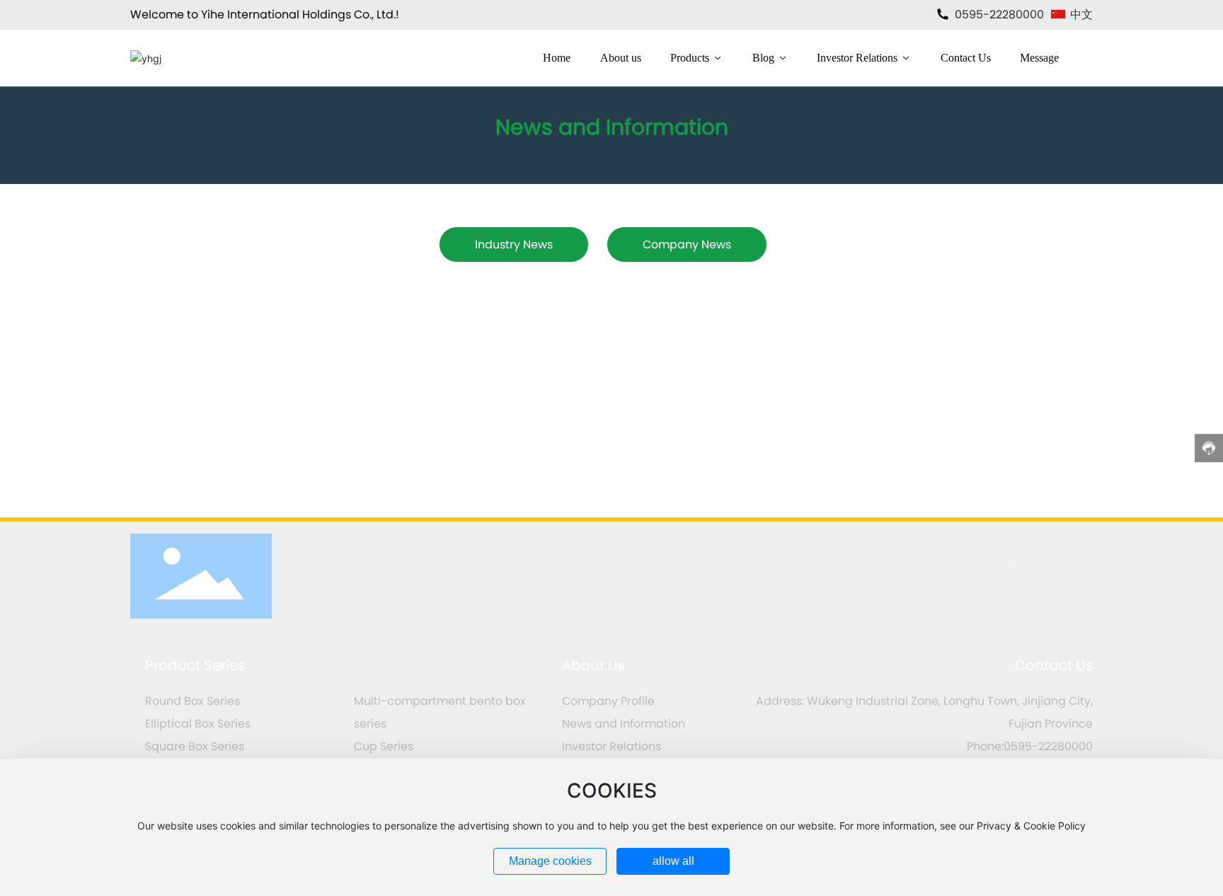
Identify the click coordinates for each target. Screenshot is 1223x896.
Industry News (514, 244)
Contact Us (1057, 587)
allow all (673, 861)
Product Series (195, 665)
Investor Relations (958, 587)
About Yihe (778, 564)
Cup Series (383, 746)
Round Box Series (192, 701)
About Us (593, 665)
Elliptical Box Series (198, 724)
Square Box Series (194, 746)
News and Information (1018, 564)
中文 (1080, 14)
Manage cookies (550, 861)
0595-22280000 (998, 14)
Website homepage (675, 564)
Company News (687, 244)
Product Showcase (880, 564)
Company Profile (608, 701)
